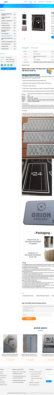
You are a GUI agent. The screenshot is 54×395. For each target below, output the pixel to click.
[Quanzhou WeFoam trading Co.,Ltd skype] (11, 65)
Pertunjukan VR (3, 375)
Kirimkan (29, 318)
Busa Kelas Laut (8, 23)
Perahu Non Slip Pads (8, 27)
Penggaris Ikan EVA (8, 25)
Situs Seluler (2, 382)
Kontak (8, 68)
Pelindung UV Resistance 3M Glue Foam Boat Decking (19, 381)
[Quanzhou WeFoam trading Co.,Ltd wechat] (8, 65)
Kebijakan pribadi (3, 384)
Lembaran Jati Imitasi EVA (8, 41)
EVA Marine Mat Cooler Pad (28, 295)
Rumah (1, 371)
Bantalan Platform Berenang (8, 31)
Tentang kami (3, 377)
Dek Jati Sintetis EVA (8, 44)
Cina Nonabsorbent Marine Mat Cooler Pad (16, 393)
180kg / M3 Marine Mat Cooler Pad (42, 295)
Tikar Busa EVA (8, 46)
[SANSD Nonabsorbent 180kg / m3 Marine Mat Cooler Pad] (30, 343)
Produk (1, 373)
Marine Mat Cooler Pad (8, 35)
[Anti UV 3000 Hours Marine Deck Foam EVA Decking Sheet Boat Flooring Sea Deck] (38, 23)
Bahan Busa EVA (8, 48)
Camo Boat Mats (8, 33)
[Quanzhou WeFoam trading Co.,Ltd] (6, 2)
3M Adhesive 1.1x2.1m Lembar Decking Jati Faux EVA (19, 372)
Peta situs (2, 381)
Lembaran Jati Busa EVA (8, 20)
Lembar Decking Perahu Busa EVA (8, 14)
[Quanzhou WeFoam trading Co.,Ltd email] (2, 65)
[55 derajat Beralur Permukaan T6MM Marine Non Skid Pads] (10, 343)
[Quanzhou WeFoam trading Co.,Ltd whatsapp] (5, 65)
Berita (1, 379)
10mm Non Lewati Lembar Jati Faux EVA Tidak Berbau (19, 377)
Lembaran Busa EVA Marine (8, 18)
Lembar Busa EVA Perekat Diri (8, 39)
